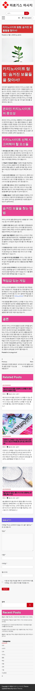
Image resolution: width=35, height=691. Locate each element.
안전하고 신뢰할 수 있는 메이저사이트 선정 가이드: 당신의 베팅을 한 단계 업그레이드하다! (17, 441)
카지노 (3, 654)
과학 (3, 666)
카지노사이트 (18, 296)
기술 (3, 670)
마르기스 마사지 (18, 686)
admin (19, 35)
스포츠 (3, 648)
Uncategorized (12, 352)
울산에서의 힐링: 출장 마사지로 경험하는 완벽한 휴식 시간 (17, 493)
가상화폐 (4, 673)
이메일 (4, 563)
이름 (4, 555)
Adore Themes (17, 688)
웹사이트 (5, 572)
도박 (3, 651)
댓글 (4, 531)
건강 (3, 645)
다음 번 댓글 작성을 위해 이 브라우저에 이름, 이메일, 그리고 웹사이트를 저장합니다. (19, 582)
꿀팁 (3, 657)
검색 (3, 602)
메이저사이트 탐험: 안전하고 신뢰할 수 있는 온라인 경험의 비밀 (17, 389)
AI (2, 676)
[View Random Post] (19, 18)
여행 (3, 663)
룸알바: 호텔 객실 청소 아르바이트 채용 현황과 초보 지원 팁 (17, 617)
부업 (3, 660)
